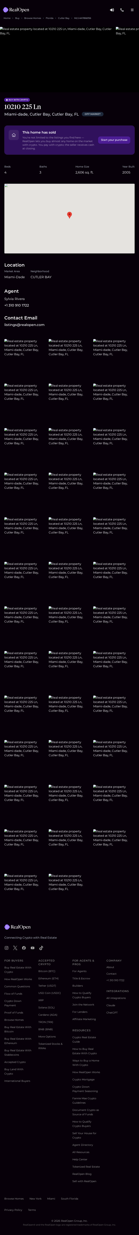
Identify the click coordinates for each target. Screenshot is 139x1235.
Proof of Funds (13, 1012)
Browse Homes (32, 18)
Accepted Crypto (15, 1062)
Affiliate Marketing (84, 1019)
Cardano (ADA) (47, 1014)
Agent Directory (82, 1145)
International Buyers (17, 1081)
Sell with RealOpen (84, 1181)
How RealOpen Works (18, 979)
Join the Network (83, 1004)
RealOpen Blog (82, 1174)
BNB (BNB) (45, 1029)
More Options (47, 1036)
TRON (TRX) (45, 1022)
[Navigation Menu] (132, 10)
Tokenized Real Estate (86, 1166)
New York (35, 1198)
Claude (110, 1005)
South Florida (69, 1198)
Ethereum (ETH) (48, 978)
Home (7, 18)
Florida (49, 18)
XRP (41, 1000)
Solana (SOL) (46, 1007)
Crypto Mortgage (83, 1079)
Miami (51, 1198)
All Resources (80, 1152)
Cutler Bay (64, 18)
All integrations (116, 998)
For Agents (79, 971)
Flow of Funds (13, 993)
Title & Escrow (81, 978)
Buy (17, 18)
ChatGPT (112, 1012)
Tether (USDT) (47, 985)
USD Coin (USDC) (49, 993)
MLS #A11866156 (82, 18)
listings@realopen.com (24, 325)
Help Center (79, 1159)
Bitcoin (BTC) (46, 971)
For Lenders (79, 1012)
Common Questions (17, 986)
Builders (77, 985)
